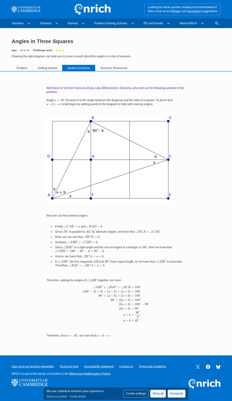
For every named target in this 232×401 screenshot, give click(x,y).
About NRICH (188, 23)
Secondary (194, 11)
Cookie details (78, 396)
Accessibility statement (98, 366)
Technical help (69, 366)
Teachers (18, 23)
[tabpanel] (116, 210)
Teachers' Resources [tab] (113, 68)
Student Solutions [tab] (78, 68)
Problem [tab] (22, 68)
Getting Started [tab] (47, 68)
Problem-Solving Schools (110, 23)
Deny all (158, 393)
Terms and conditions (152, 366)
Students (45, 23)
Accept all (176, 393)
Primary (176, 11)
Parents (73, 23)
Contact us (126, 366)
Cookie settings (136, 393)
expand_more (29, 23)
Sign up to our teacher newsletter (33, 366)
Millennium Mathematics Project (89, 373)
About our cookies (57, 396)
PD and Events (153, 23)
